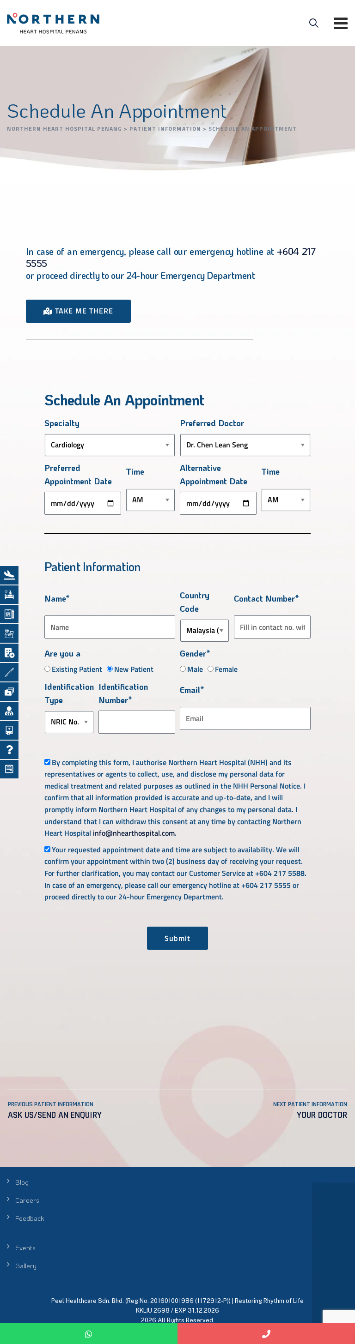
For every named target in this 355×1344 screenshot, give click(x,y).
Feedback (29, 1218)
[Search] (313, 23)
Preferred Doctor (212, 422)
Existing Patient (77, 669)
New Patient (133, 669)
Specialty (62, 422)
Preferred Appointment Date (78, 474)
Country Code (194, 602)
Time (135, 471)
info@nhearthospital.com (134, 832)
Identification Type (69, 693)
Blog (22, 1182)
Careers (27, 1200)
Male (195, 669)
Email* (192, 689)
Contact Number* (266, 598)
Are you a (62, 653)
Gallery (26, 1265)
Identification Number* (123, 693)
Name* (57, 598)
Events (25, 1247)
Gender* (195, 653)
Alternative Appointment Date (213, 474)
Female (226, 669)
